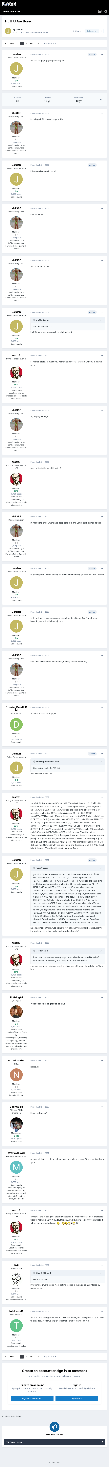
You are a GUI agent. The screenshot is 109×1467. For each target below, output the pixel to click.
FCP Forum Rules (14, 1442)
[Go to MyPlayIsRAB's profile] (16, 1167)
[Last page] (38, 43)
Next (32, 43)
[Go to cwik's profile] (16, 1279)
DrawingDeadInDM (16, 709)
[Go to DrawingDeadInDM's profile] (16, 724)
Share (77, 31)
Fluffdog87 (16, 997)
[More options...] (102, 54)
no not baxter (16, 1060)
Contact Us (54, 1462)
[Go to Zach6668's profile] (16, 1123)
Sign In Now (77, 1398)
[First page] (6, 43)
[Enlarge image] (58, 1223)
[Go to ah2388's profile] (16, 127)
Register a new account (32, 1398)
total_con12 (16, 1311)
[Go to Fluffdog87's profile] (16, 1011)
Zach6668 (16, 1106)
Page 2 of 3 (49, 43)
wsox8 (16, 355)
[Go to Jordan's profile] (8, 31)
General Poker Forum (38, 32)
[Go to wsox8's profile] (16, 372)
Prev (12, 43)
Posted (40, 54)
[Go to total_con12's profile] (16, 1325)
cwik (16, 1264)
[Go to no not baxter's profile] (16, 1074)
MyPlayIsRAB (16, 1152)
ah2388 (16, 112)
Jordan (19, 29)
